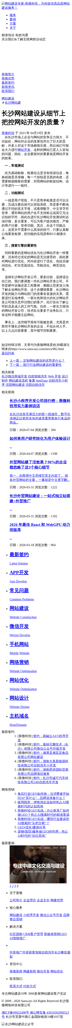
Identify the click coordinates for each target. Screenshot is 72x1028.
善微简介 (8, 74)
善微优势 (8, 78)
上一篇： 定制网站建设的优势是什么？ (37, 360)
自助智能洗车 (37, 376)
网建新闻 (29, 971)
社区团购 (16, 934)
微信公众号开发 (51, 915)
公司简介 (16, 900)
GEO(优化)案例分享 (32, 827)
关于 (13, 27)
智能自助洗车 (44, 952)
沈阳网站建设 (15, 384)
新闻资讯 (8, 87)
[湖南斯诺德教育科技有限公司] (38, 882)
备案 (32, 380)
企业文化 (43, 900)
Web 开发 (54, 376)
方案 (13, 23)
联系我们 (8, 91)
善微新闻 (16, 971)
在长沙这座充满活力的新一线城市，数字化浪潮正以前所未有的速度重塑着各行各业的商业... (40, 418)
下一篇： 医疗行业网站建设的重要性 (36, 364)
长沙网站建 (13, 102)
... (11, 446)
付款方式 (29, 986)
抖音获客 (28, 952)
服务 (13, 15)
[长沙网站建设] (36, 7)
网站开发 (24, 149)
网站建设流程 (18, 380)
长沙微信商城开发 (14, 376)
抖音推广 (16, 952)
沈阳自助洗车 (35, 384)
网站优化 (56, 971)
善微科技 (8, 133)
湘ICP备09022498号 (15, 1012)
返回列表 (8, 353)
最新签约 (8, 82)
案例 (13, 19)
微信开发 (43, 971)
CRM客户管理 (33, 934)
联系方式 (16, 986)
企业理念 (29, 900)
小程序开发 (31, 915)
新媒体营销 (52, 934)
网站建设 (8, 98)
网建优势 (56, 900)
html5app (42, 380)
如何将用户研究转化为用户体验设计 (40, 438)
